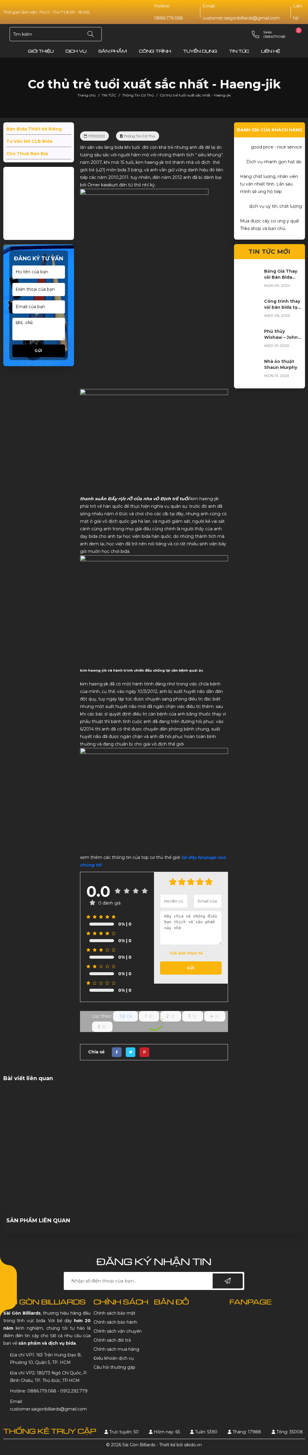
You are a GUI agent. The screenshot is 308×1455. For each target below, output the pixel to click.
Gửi (38, 362)
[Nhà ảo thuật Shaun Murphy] (249, 461)
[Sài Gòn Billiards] (154, 34)
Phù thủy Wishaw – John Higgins (281, 428)
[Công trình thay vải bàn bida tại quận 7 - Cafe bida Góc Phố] (249, 401)
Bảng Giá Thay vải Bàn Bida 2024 (280, 367)
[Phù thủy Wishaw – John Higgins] (249, 431)
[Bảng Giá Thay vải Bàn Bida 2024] (249, 371)
